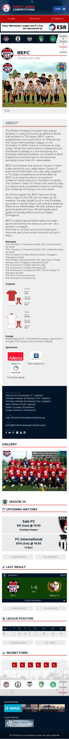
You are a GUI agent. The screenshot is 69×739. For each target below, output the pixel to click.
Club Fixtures (18, 557)
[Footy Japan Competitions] (18, 8)
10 (34, 488)
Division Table (18, 643)
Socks (27, 303)
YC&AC (28, 547)
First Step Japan (16, 377)
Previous (7, 472)
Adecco (15, 363)
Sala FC (28, 521)
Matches (34, 18)
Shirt (26, 292)
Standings (57, 18)
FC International (28, 539)
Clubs (11, 18)
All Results (50, 608)
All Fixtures (51, 557)
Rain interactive (36, 363)
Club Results (18, 608)
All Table (50, 643)
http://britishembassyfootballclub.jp (25, 417)
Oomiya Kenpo (28, 529)
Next (62, 472)
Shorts (27, 297)
